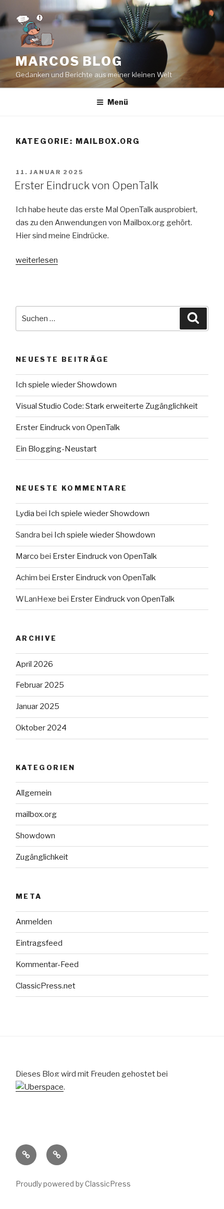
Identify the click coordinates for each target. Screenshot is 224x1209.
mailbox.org (36, 814)
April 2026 (34, 664)
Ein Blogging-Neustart (56, 449)
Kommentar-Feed (47, 964)
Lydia (25, 513)
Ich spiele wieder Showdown (66, 384)
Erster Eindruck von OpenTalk (86, 185)
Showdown (35, 835)
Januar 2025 (37, 706)
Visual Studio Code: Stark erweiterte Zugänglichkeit (107, 406)
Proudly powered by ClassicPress (73, 1183)
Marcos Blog (69, 61)
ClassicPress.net (46, 986)
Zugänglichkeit (42, 857)
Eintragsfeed (39, 943)
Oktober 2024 (41, 727)
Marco (27, 556)
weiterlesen (37, 260)
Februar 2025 (40, 685)
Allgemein (34, 793)
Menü (117, 101)
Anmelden (34, 921)
